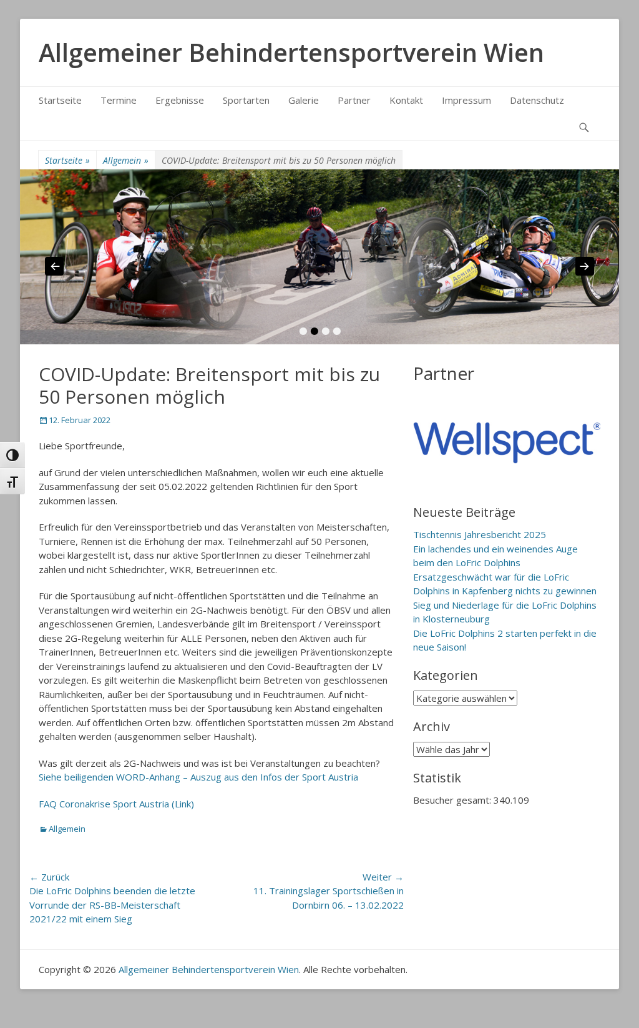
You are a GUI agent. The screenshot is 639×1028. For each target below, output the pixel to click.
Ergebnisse (179, 100)
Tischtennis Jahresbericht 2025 (479, 534)
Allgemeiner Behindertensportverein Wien (291, 52)
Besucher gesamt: (453, 800)
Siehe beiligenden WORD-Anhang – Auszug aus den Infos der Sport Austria (198, 777)
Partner (354, 100)
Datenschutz (537, 100)
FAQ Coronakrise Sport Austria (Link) (116, 803)
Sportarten (246, 100)
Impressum (466, 100)
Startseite (60, 100)
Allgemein (126, 160)
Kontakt (406, 100)
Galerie (303, 100)
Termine (118, 100)
